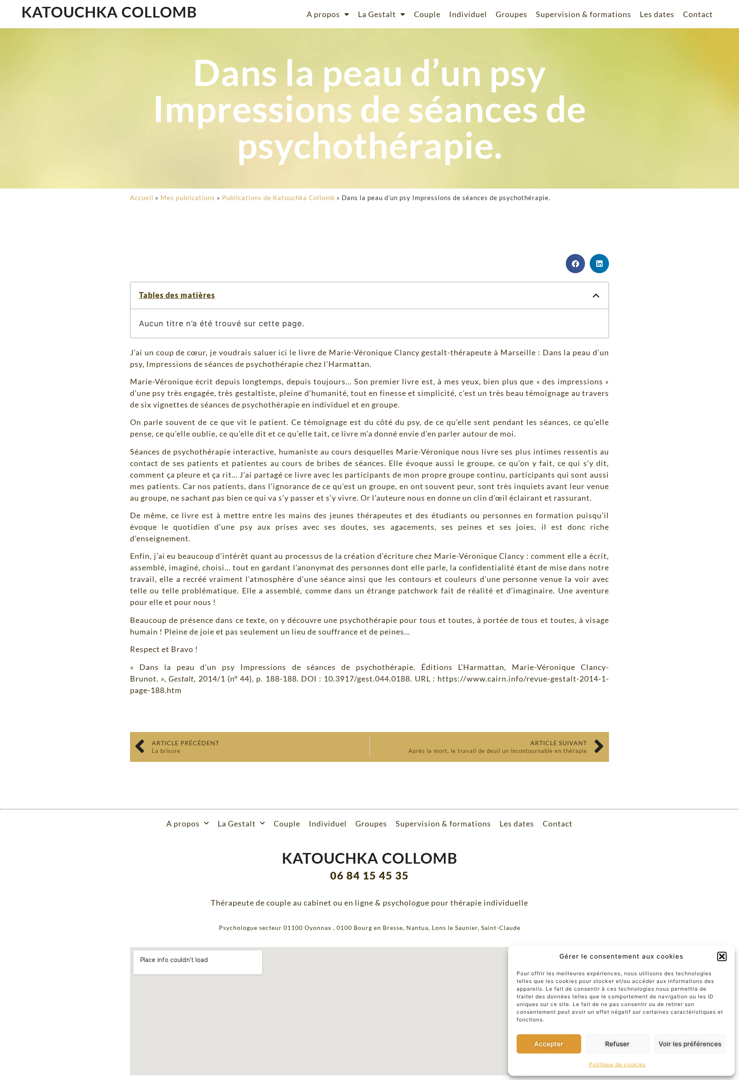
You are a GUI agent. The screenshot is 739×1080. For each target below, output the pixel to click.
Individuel (468, 14)
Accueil (142, 197)
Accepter (548, 1044)
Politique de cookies (617, 1064)
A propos (323, 14)
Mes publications (187, 197)
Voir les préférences (690, 1044)
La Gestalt (377, 14)
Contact (698, 14)
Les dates (657, 14)
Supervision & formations (583, 14)
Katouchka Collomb (109, 12)
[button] (722, 956)
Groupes (511, 14)
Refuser (617, 1044)
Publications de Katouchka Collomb (278, 197)
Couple (427, 14)
